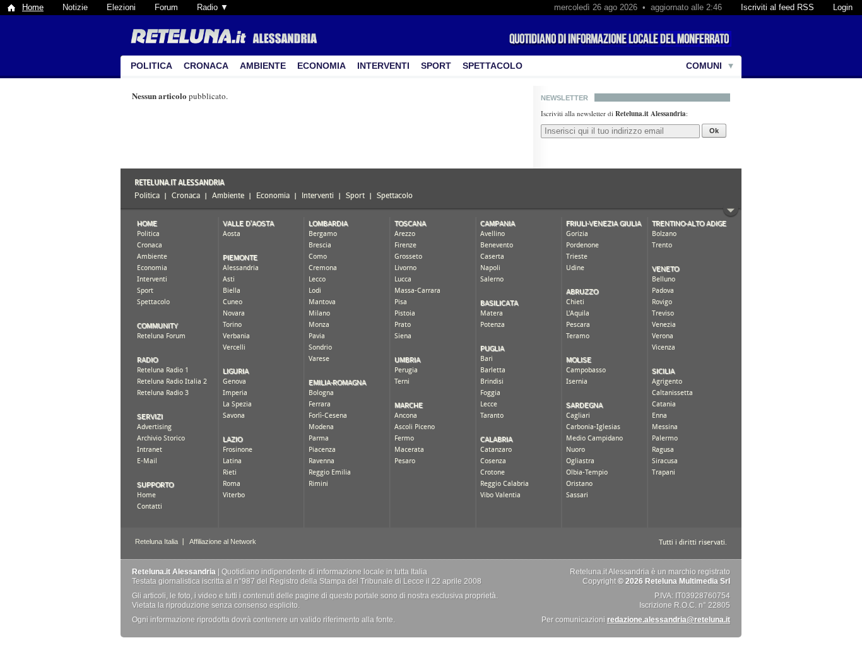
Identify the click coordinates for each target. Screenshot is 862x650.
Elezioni (121, 7)
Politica (151, 66)
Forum (166, 7)
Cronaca (206, 66)
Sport (436, 66)
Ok (714, 130)
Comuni (704, 66)
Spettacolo (493, 66)
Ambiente (263, 66)
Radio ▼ (212, 7)
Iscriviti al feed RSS (777, 7)
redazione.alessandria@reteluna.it (668, 619)
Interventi (383, 66)
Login (843, 7)
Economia (321, 66)
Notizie (75, 7)
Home (33, 7)
